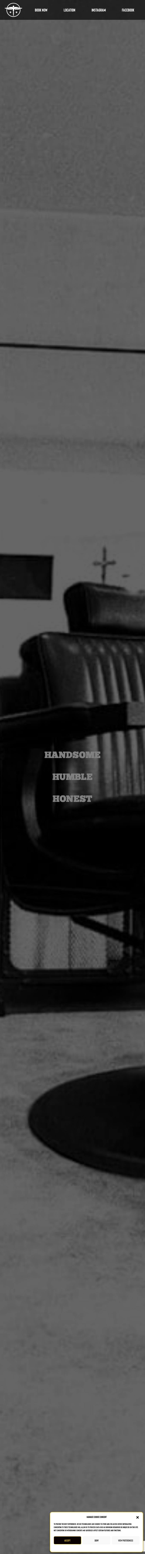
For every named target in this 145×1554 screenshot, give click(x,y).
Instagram (99, 9)
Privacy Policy (97, 1547)
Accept (67, 1540)
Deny (97, 1540)
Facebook (128, 9)
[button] (137, 1517)
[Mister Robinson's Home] (13, 10)
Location (69, 9)
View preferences (125, 1540)
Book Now (41, 9)
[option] (72, 777)
